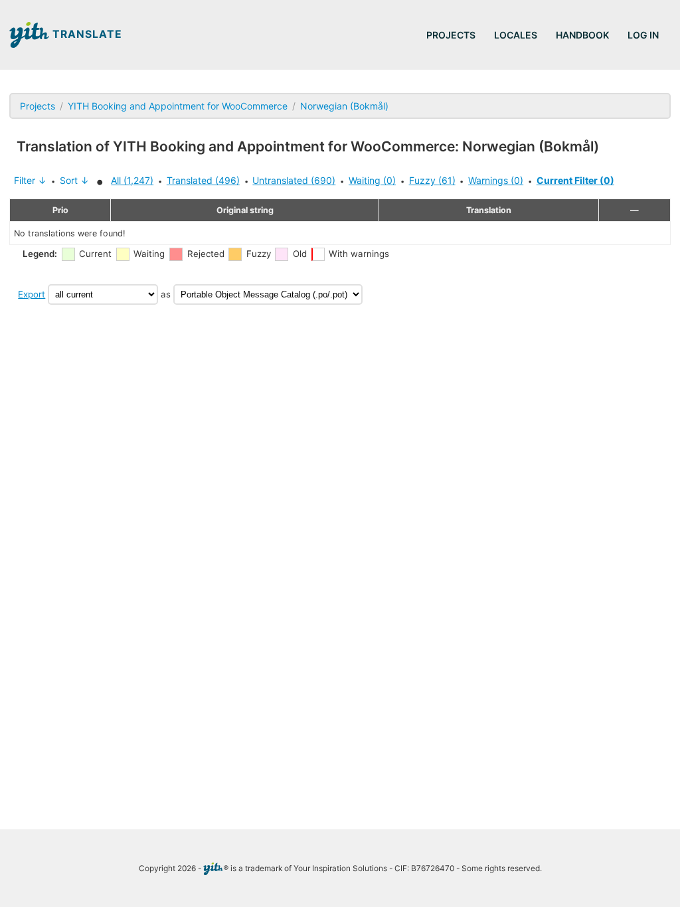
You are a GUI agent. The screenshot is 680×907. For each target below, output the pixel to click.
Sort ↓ (74, 180)
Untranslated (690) (293, 180)
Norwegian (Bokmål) (344, 106)
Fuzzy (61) (432, 180)
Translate (85, 34)
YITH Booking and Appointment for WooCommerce (178, 106)
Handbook (582, 35)
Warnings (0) (495, 180)
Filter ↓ (30, 180)
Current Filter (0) (575, 180)
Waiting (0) (372, 180)
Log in (643, 35)
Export (31, 294)
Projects (450, 35)
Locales (515, 35)
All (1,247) (132, 180)
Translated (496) (203, 180)
